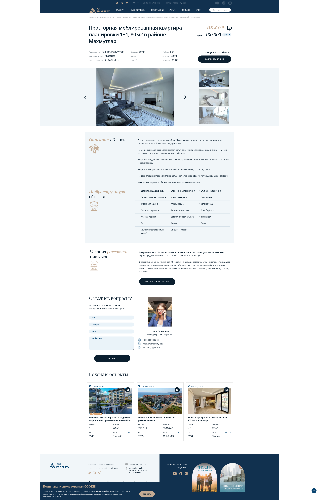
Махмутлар (127, 17)
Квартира (136, 17)
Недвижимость (95, 482)
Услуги (172, 10)
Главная (120, 10)
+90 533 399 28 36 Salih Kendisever (103, 468)
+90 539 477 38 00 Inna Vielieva (146, 3)
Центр (101, 387)
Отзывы (186, 10)
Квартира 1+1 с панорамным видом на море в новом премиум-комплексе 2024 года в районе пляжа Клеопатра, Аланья (110, 419)
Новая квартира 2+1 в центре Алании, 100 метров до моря (208, 419)
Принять (147, 494)
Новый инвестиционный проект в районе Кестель (156, 419)
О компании (157, 10)
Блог (198, 10)
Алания (118, 17)
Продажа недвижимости (105, 17)
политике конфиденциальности (71, 491)
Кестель (152, 387)
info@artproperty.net (176, 3)
